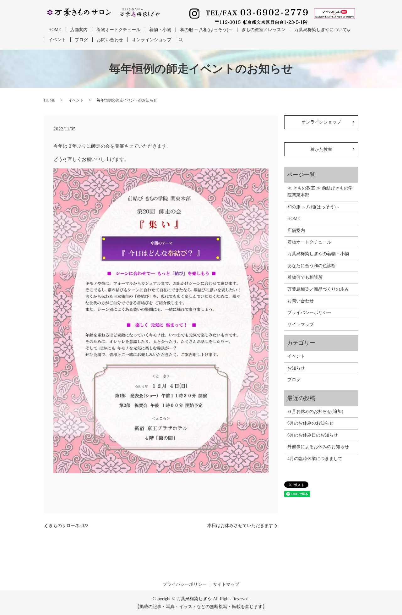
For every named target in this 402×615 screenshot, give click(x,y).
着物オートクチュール (118, 29)
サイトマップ (300, 324)
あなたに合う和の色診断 (311, 265)
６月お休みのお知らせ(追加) (315, 411)
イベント (57, 39)
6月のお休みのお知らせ (310, 423)
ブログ (81, 39)
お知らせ (296, 368)
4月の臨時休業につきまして (314, 458)
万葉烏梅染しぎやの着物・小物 (318, 253)
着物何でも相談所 (305, 277)
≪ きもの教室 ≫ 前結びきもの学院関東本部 (320, 191)
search (180, 40)
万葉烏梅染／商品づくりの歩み (318, 289)
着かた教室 (321, 149)
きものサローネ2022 (68, 525)
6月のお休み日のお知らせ (312, 435)
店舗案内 (79, 29)
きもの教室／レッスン (263, 29)
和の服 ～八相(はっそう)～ (206, 29)
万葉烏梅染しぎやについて (320, 29)
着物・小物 (160, 29)
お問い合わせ (110, 39)
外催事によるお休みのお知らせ (318, 446)
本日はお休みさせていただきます (240, 525)
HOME (54, 29)
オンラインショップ (151, 39)
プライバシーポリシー (309, 312)
